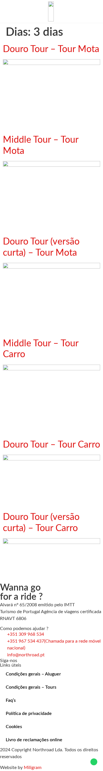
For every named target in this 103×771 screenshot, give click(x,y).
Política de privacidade (29, 713)
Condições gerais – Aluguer (33, 674)
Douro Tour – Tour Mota (51, 49)
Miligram (32, 767)
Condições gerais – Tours (31, 687)
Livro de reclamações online (34, 740)
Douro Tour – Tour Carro (51, 444)
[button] (7, 11)
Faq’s (11, 700)
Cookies (14, 726)
